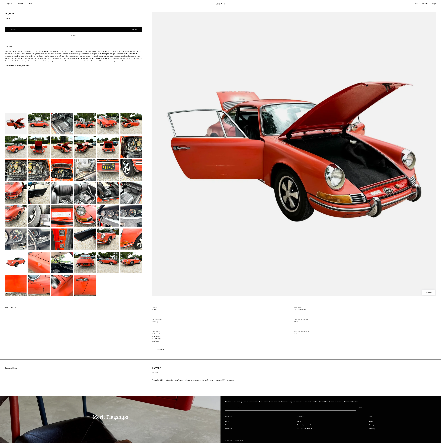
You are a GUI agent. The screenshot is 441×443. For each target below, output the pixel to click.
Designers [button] (20, 4)
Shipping (372, 429)
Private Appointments (304, 425)
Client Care (301, 417)
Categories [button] (8, 4)
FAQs (299, 421)
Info (370, 417)
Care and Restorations (304, 429)
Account (425, 4)
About (30, 4)
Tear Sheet (160, 350)
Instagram (228, 429)
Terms (371, 421)
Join (360, 408)
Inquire (73, 35)
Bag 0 (434, 4)
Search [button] (415, 4)
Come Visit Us (110, 424)
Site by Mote (239, 440)
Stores (227, 425)
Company (228, 417)
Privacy (371, 425)
